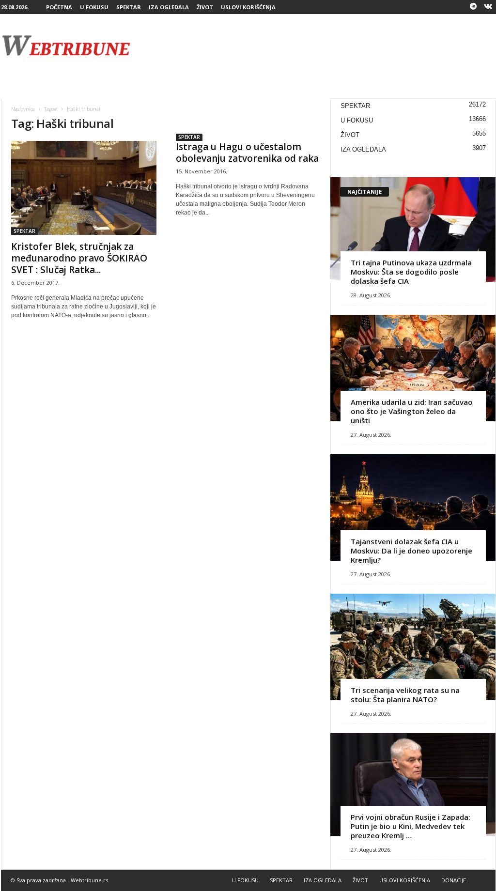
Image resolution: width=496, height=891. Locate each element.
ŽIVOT (205, 7)
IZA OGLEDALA (169, 7)
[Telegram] (473, 7)
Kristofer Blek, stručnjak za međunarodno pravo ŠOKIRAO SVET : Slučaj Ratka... (79, 258)
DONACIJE (453, 880)
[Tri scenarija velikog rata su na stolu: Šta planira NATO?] (413, 647)
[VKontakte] (488, 7)
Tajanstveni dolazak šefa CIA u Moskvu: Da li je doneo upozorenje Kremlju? (411, 551)
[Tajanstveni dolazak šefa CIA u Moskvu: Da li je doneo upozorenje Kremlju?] (413, 507)
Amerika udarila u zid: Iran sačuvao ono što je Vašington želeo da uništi (412, 411)
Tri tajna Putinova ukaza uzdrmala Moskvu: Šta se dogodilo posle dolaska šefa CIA (411, 272)
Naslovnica (23, 109)
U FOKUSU (94, 7)
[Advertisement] (319, 45)
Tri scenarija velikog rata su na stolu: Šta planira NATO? (405, 694)
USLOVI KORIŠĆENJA (248, 7)
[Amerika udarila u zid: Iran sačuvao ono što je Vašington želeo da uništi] (413, 368)
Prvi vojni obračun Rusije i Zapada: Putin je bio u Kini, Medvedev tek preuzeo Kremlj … (410, 826)
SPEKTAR (128, 7)
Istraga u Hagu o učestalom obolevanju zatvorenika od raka (247, 152)
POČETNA (59, 7)
